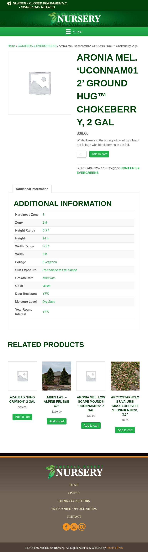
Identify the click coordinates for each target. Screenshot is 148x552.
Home (11, 45)
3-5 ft (46, 246)
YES (46, 293)
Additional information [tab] (32, 189)
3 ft (45, 254)
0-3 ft (46, 230)
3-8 (45, 222)
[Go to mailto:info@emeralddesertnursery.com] (82, 527)
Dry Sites (49, 301)
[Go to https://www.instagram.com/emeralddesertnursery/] (74, 527)
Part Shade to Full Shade (60, 270)
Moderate (49, 278)
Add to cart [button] (22, 416)
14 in (46, 238)
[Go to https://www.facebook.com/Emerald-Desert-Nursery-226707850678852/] (66, 527)
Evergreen (50, 262)
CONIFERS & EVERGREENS (37, 45)
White (46, 285)
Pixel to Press (115, 547)
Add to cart (99, 154)
